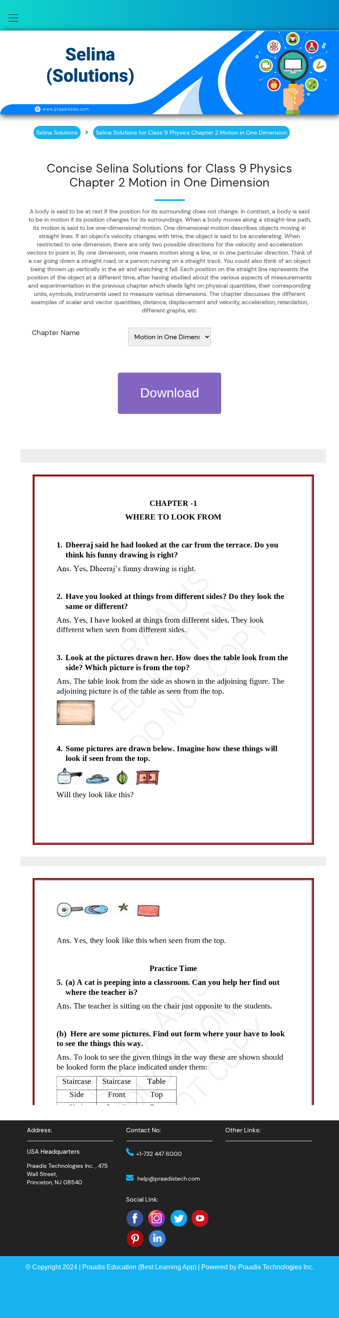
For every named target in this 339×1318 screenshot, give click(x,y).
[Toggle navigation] (10, 17)
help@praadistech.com (168, 1178)
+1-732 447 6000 (159, 1153)
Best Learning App (167, 1267)
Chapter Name (56, 332)
